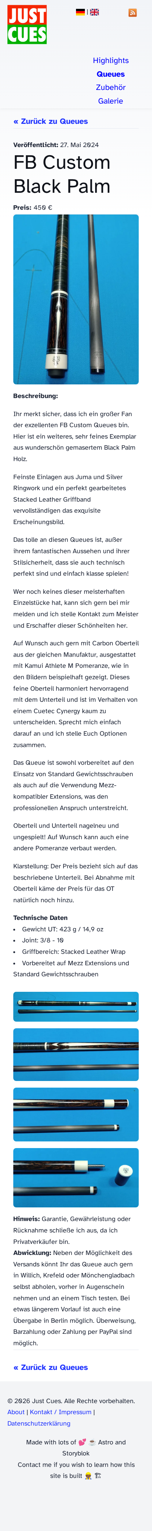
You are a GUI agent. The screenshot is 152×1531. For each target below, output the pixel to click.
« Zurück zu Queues (50, 122)
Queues (111, 74)
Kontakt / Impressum (60, 1412)
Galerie (110, 101)
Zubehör (110, 88)
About (16, 1412)
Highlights (111, 61)
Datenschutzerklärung (38, 1423)
